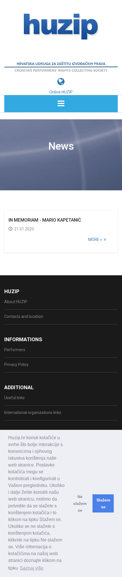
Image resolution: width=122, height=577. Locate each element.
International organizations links (32, 412)
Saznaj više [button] (31, 568)
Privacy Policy (16, 364)
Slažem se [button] (103, 503)
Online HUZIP (61, 92)
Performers (14, 349)
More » (96, 239)
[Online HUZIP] (61, 72)
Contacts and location (23, 316)
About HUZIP (15, 301)
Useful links (14, 397)
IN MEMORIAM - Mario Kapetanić (45, 220)
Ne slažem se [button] (80, 503)
